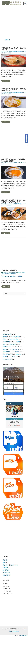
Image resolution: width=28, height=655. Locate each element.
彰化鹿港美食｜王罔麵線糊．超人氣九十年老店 (13, 49)
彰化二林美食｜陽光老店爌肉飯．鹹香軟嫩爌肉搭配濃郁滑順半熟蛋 (13, 201)
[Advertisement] (14, 21)
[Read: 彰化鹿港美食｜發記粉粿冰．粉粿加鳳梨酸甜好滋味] (13, 102)
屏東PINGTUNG (7, 346)
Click (26, 138)
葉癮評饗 (5, 560)
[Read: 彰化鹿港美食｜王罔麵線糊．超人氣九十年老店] (13, 61)
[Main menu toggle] (25, 3)
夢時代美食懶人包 (7, 354)
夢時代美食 (13, 344)
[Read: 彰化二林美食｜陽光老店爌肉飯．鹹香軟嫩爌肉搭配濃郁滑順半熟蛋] (13, 213)
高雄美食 (5, 336)
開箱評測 (18, 354)
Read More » (6, 81)
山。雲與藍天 (6, 570)
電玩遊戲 (5, 356)
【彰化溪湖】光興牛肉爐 (9, 270)
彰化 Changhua (10, 51)
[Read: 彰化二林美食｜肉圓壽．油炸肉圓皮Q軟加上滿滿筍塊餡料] (13, 172)
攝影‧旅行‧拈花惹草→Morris (10, 565)
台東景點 (17, 351)
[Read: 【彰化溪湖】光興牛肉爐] (11, 276)
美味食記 (19, 272)
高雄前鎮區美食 (16, 336)
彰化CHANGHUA (20, 162)
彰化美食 (15, 51)
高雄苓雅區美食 (6, 341)
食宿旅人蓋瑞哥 (6, 575)
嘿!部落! (5, 562)
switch (13, 356)
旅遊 (4, 344)
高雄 (16, 346)
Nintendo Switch (7, 359)
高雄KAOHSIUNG (7, 334)
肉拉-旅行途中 (6, 572)
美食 (4, 339)
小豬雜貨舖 (5, 567)
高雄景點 (18, 341)
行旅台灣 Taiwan (20, 51)
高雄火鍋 (5, 349)
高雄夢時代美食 (14, 339)
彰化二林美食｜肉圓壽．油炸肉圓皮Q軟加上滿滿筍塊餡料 (13, 160)
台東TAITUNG (15, 349)
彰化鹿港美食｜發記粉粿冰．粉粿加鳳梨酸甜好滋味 (13, 90)
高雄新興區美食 (6, 351)
